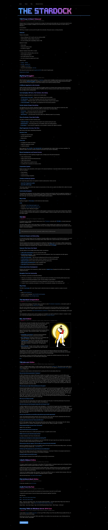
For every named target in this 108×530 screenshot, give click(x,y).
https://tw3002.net (28, 292)
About (26, 3)
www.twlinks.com (38, 446)
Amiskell (27, 512)
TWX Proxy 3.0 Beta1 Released (30, 19)
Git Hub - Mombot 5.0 (25, 64)
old (70, 367)
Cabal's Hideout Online (28, 460)
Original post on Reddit (24, 72)
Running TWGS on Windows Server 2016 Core (36, 509)
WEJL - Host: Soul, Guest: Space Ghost (28, 497)
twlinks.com (54, 366)
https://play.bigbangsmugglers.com (33, 206)
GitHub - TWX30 (24, 62)
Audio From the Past (27, 487)
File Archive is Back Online (29, 479)
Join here (34, 67)
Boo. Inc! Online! (25, 319)
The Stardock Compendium (29, 300)
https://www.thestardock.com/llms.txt (40, 310)
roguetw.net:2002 (37, 70)
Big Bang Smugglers (27, 76)
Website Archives (39, 3)
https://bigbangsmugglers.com (32, 205)
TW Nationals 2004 (61, 367)
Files (31, 3)
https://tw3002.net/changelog (39, 294)
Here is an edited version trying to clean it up (43, 502)
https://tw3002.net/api (34, 295)
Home (20, 3)
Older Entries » (24, 522)
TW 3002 (23, 217)
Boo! (20, 358)
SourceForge (27, 66)
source (37, 305)
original (34, 305)
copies (21, 368)
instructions (34, 512)
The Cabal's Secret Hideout (36, 475)
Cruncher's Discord (50, 315)
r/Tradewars (40, 80)
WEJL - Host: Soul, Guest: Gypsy (26, 499)
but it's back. (33, 483)
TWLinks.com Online (27, 362)
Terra (67, 367)
